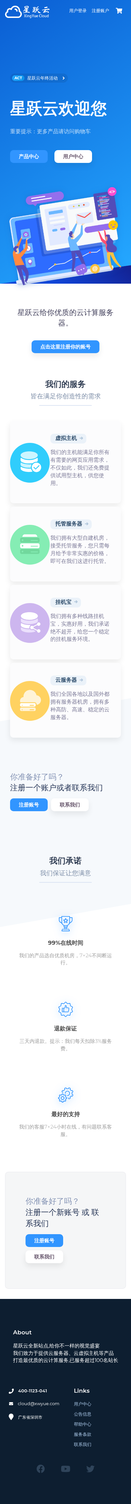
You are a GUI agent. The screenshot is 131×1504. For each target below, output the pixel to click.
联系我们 (70, 804)
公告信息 (82, 1414)
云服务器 (66, 680)
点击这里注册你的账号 (65, 346)
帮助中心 (82, 1424)
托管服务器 (68, 523)
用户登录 (78, 10)
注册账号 (29, 804)
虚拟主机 (66, 438)
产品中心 (29, 156)
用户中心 (73, 156)
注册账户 (100, 10)
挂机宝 (63, 602)
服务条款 (82, 1434)
